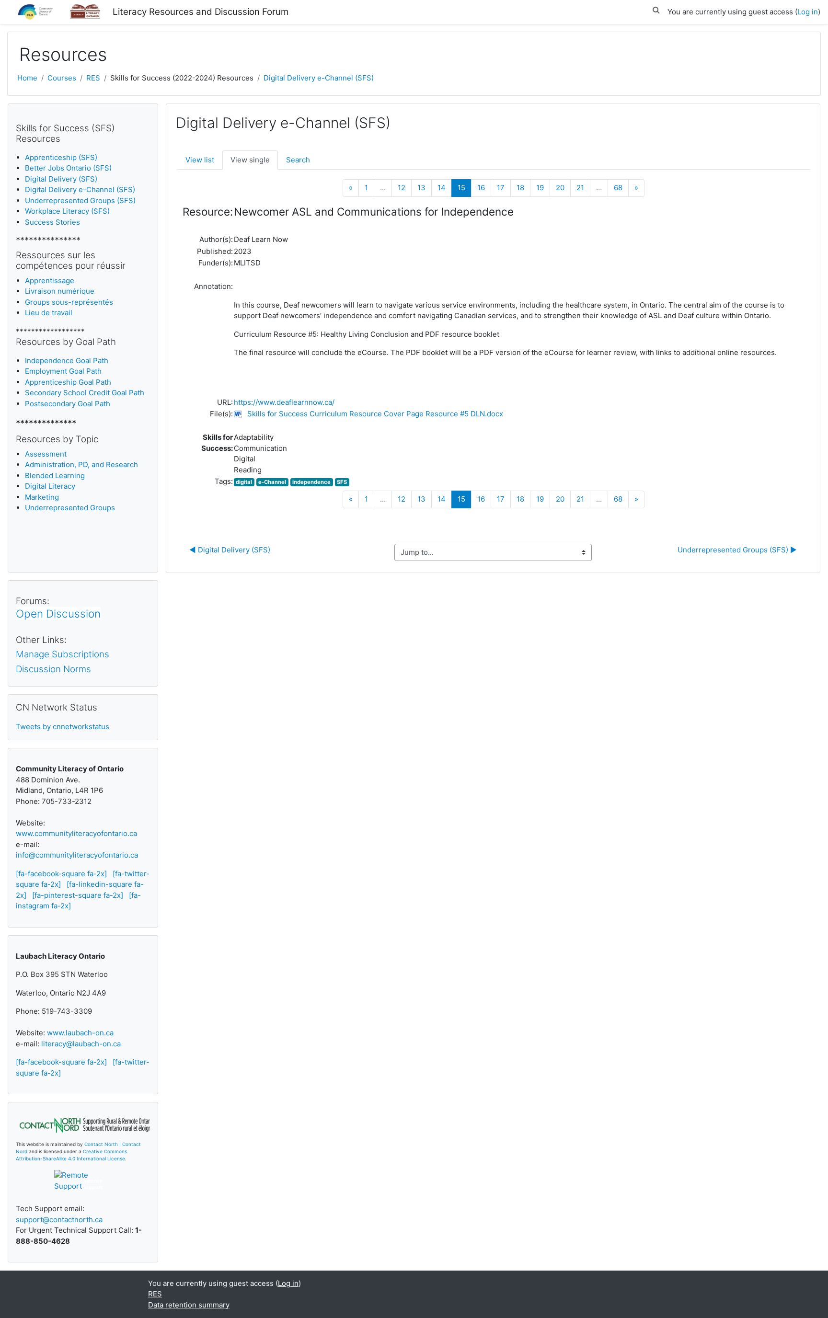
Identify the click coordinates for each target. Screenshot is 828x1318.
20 (560, 187)
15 (465, 187)
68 (618, 187)
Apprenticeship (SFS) (61, 157)
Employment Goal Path (63, 371)
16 (481, 187)
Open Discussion (58, 613)
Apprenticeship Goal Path (68, 382)
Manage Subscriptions (62, 654)
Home (27, 77)
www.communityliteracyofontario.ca (76, 833)
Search (298, 159)
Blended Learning (55, 475)
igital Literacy (50, 486)
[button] (656, 8)
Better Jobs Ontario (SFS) (68, 167)
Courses (61, 77)
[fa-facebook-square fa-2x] (61, 873)
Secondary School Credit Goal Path (84, 392)
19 (540, 187)
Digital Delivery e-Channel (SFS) (319, 77)
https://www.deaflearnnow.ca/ (284, 402)
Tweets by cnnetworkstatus (62, 726)
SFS (342, 482)
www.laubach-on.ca (80, 1032)
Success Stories (52, 222)
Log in (807, 11)
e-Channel (272, 482)
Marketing (42, 497)
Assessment (46, 453)
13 (421, 187)
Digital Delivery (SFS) (61, 178)
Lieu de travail (48, 312)
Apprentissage (49, 280)
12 (401, 187)
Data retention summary (189, 1304)
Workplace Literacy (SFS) (67, 211)
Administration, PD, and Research (81, 464)
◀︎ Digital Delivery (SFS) (229, 549)
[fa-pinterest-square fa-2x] (77, 895)
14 (441, 187)
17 (501, 187)
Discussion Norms (53, 669)
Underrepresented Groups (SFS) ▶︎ (737, 549)
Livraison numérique (59, 291)
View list (199, 159)
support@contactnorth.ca (59, 1219)
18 (520, 187)
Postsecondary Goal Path (67, 403)
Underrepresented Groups (70, 507)
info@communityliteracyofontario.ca (77, 855)
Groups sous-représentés (69, 302)
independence (311, 482)
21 (580, 187)
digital (244, 482)
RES (93, 77)
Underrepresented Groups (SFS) (80, 200)
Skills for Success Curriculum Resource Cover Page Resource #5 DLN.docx (375, 413)
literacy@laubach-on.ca (81, 1043)
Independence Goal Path (66, 360)
